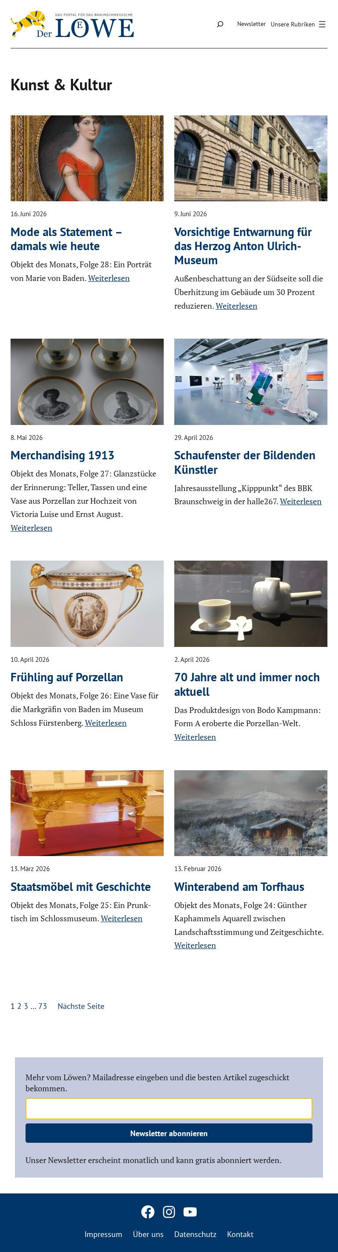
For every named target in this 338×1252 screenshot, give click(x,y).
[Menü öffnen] (299, 24)
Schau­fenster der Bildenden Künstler (245, 462)
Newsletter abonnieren (169, 1133)
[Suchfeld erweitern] (220, 24)
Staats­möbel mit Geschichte (81, 886)
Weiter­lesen (109, 278)
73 (42, 1006)
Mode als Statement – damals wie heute (68, 239)
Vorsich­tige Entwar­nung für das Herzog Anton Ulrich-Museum (243, 246)
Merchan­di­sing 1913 (62, 455)
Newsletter (251, 24)
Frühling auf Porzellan (67, 677)
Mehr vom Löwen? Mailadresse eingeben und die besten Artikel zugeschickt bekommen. (158, 1082)
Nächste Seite (81, 1006)
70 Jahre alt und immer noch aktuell (247, 684)
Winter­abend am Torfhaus (239, 886)
